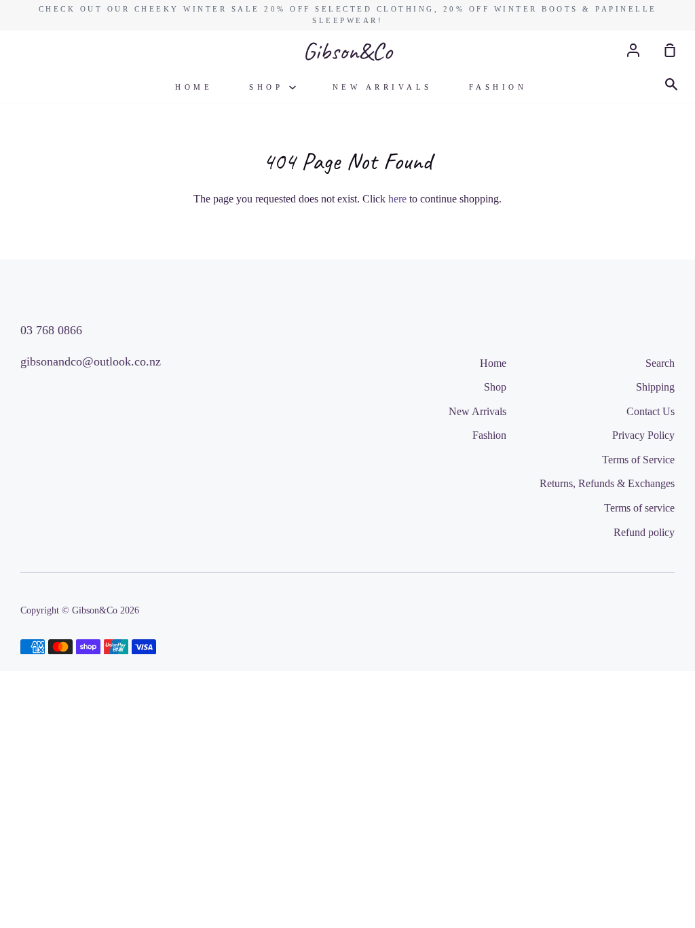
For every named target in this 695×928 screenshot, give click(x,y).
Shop (269, 87)
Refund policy (644, 532)
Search (660, 363)
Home (193, 87)
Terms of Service (638, 459)
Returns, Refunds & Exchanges (607, 483)
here (397, 198)
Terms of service (639, 508)
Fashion (498, 87)
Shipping (655, 387)
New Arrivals (382, 87)
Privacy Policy (643, 435)
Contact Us (650, 411)
